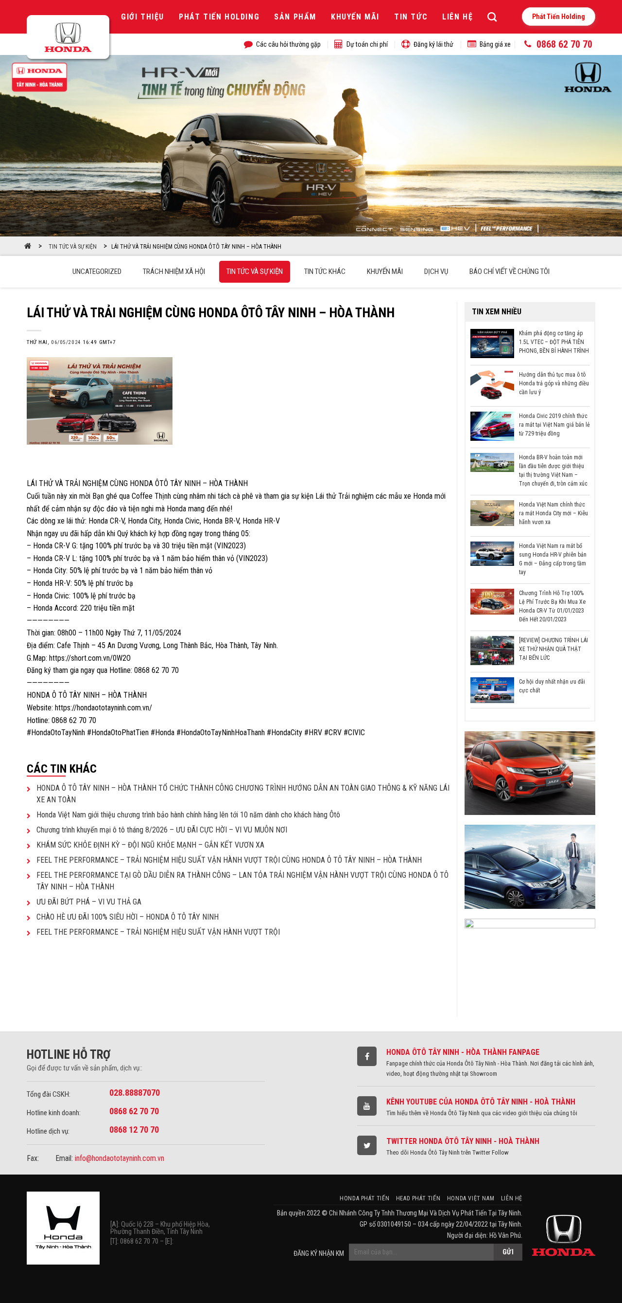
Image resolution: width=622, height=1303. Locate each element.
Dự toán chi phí (367, 44)
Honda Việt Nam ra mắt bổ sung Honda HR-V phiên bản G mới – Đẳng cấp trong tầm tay (553, 558)
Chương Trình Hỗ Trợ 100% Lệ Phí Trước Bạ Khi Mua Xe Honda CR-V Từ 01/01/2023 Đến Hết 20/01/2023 (552, 605)
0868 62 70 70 (564, 44)
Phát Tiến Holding (219, 16)
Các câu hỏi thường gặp (288, 44)
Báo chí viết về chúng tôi (509, 271)
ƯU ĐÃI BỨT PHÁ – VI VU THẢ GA (88, 901)
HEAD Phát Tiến (418, 1198)
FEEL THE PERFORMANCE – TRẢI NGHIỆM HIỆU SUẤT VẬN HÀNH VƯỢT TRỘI (158, 932)
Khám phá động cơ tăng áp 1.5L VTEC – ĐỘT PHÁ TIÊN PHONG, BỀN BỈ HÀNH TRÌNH (554, 342)
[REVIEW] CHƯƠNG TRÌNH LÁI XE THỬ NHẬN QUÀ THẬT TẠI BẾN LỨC (553, 649)
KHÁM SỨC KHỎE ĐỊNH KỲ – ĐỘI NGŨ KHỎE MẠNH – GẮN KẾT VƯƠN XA (150, 845)
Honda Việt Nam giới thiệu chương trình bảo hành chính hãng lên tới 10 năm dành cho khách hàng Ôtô (188, 814)
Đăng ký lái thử (433, 44)
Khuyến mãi (355, 16)
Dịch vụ (436, 271)
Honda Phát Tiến (364, 1198)
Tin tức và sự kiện (254, 271)
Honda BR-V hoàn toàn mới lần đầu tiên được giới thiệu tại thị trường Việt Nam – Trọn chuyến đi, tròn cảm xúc (553, 469)
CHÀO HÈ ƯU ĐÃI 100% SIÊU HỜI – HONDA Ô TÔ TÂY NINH (127, 917)
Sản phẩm (295, 16)
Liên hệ (457, 16)
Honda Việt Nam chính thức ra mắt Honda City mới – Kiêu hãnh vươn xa (553, 513)
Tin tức (411, 16)
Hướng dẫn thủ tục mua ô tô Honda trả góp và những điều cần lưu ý (554, 383)
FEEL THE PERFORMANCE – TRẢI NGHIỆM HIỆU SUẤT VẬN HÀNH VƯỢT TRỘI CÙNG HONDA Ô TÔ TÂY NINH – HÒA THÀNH (229, 860)
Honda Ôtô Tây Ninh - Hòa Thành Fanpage (462, 1052)
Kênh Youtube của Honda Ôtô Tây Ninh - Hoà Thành (480, 1101)
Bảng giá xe (495, 44)
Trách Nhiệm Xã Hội (174, 271)
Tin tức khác (325, 271)
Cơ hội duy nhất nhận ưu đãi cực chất (552, 686)
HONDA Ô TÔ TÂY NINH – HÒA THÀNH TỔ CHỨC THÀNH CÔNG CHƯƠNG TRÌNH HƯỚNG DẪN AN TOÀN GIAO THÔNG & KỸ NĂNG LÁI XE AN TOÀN (242, 793)
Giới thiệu (142, 16)
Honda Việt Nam (471, 1198)
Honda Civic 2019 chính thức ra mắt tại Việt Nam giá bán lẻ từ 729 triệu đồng (554, 425)
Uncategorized (96, 271)
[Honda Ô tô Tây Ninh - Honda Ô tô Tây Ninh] (70, 38)
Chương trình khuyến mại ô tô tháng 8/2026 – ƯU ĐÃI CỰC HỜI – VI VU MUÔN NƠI (161, 829)
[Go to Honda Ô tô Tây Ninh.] (28, 247)
